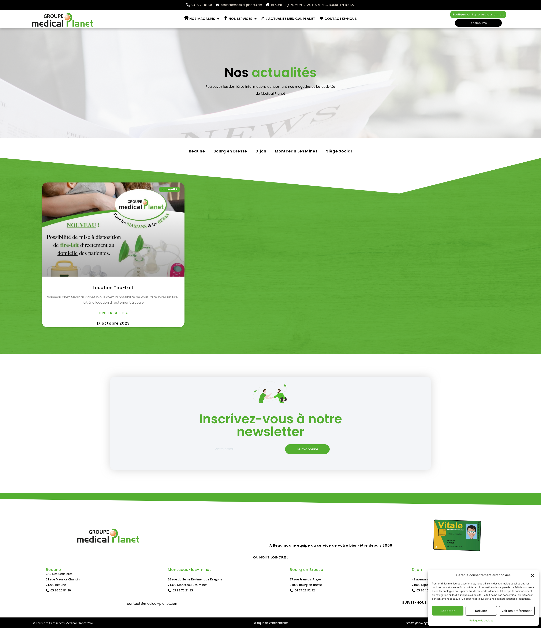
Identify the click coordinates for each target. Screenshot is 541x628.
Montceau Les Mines (296, 151)
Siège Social (339, 151)
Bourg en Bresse (230, 151)
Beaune (197, 151)
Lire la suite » (113, 313)
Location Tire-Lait (113, 288)
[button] (532, 575)
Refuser (481, 611)
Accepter (447, 611)
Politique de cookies (481, 620)
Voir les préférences (516, 611)
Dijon (260, 151)
